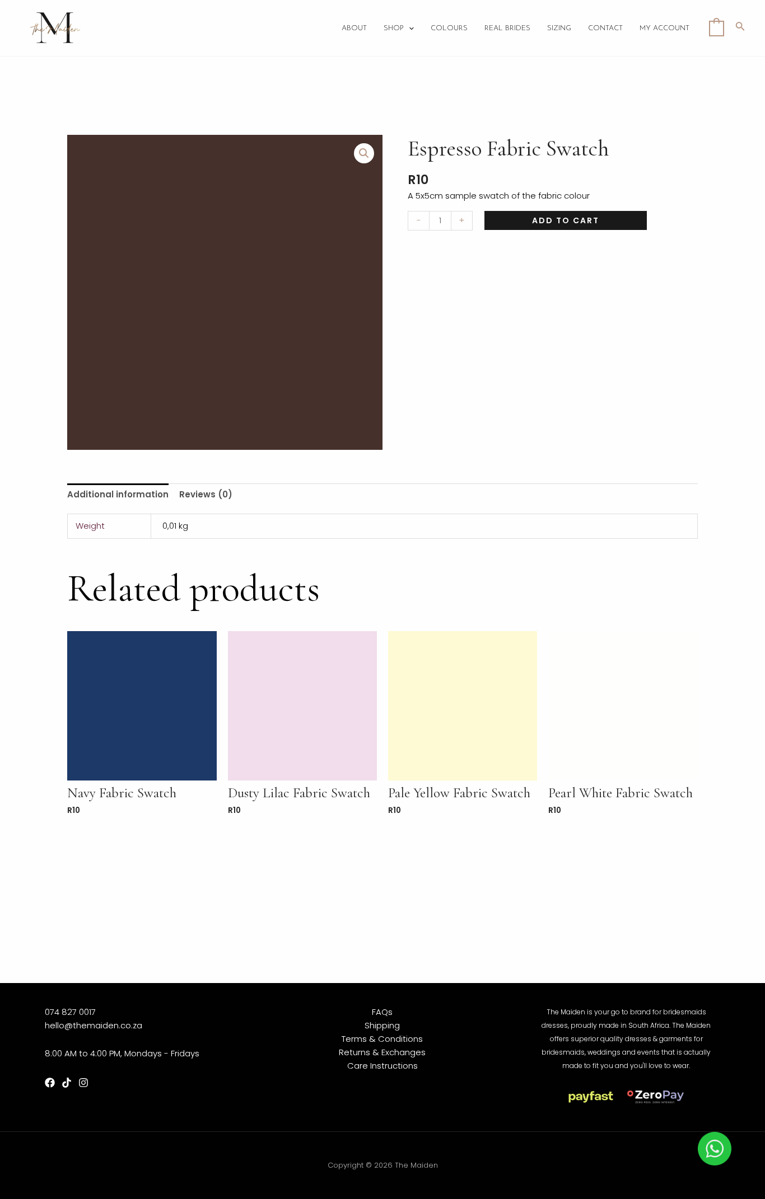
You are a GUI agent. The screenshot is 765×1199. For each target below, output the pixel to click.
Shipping (382, 1025)
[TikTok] (67, 1083)
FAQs (382, 1012)
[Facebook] (50, 1083)
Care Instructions (382, 1065)
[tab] (118, 494)
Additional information (118, 494)
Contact (605, 28)
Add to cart (565, 220)
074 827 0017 (70, 1012)
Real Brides (507, 28)
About (354, 28)
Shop (394, 28)
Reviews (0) (205, 494)
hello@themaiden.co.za (93, 1025)
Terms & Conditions (382, 1039)
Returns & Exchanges (382, 1052)
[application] (409, 28)
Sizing (559, 28)
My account (664, 28)
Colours (449, 28)
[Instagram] (83, 1083)
